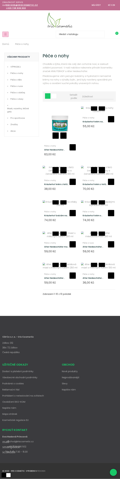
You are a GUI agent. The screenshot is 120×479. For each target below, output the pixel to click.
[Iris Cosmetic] (60, 20)
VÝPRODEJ (15, 66)
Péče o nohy (16, 73)
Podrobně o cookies (13, 383)
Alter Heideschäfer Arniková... (92, 278)
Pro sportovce (17, 118)
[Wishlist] (109, 34)
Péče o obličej (17, 92)
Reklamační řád (10, 389)
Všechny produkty (18, 56)
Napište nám (9, 407)
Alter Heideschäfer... (93, 246)
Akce (13, 131)
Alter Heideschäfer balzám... (53, 149)
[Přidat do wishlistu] (55, 135)
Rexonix (41, 471)
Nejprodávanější (70, 377)
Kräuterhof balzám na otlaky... (55, 215)
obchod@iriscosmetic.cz (22, 5)
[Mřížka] (47, 96)
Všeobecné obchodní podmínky (19, 377)
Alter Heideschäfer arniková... (53, 278)
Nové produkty (70, 371)
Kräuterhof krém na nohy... (93, 121)
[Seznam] (54, 96)
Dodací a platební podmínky (17, 371)
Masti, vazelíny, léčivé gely (18, 110)
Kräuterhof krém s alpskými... (92, 215)
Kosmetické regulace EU (15, 420)
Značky (14, 124)
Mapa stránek (9, 414)
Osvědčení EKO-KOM (13, 401)
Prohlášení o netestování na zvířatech (23, 395)
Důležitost (97, 96)
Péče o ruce (16, 86)
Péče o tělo (16, 79)
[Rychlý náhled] (63, 135)
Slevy (65, 383)
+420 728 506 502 (16, 8)
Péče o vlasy (16, 98)
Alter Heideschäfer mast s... (56, 246)
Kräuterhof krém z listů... (56, 184)
